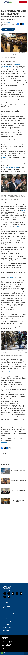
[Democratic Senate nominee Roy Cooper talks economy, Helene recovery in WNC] (5, 501)
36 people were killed (14, 372)
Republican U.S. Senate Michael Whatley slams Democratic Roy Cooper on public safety (18, 480)
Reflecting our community (8, 613)
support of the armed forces (11, 167)
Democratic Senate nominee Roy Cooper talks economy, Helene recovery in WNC (18, 500)
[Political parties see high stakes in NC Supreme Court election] (5, 471)
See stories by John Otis (7, 457)
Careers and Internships (8, 615)
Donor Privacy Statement (8, 621)
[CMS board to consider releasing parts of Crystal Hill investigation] (5, 491)
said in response (19, 226)
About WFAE (5, 610)
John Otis (8, 22)
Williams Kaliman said (19, 103)
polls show (11, 277)
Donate (24, 2)
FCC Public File (6, 624)
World (4, 443)
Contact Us (5, 618)
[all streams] (26, 653)
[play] (2, 653)
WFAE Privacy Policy (7, 627)
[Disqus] (14, 530)
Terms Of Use (6, 630)
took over (23, 210)
